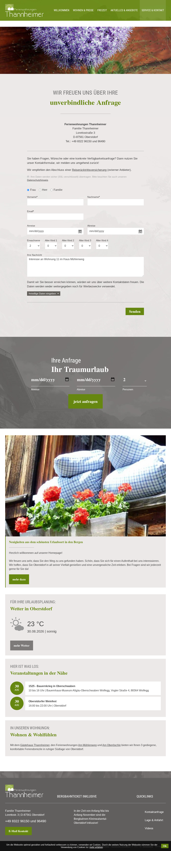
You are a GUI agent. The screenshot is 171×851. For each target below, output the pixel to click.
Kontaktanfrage (154, 812)
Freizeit (102, 10)
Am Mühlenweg (87, 745)
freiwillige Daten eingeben (42, 293)
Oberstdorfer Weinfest (42, 701)
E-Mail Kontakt (18, 831)
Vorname (32, 197)
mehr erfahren (96, 847)
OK (165, 846)
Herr (44, 189)
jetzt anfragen (85, 401)
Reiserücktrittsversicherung (89, 170)
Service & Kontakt (153, 10)
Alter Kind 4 (102, 240)
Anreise (31, 225)
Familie (58, 189)
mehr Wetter (22, 645)
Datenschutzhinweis (37, 180)
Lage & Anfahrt (154, 820)
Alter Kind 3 (85, 240)
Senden (134, 311)
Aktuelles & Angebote (124, 10)
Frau (33, 189)
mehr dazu (19, 579)
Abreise (91, 225)
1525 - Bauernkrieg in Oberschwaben (52, 686)
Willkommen (61, 10)
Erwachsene (33, 240)
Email (30, 211)
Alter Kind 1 (51, 240)
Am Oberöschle (111, 745)
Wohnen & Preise (83, 10)
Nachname (93, 197)
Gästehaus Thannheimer (34, 745)
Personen (128, 389)
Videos (149, 828)
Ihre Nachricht (34, 255)
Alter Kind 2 (68, 240)
